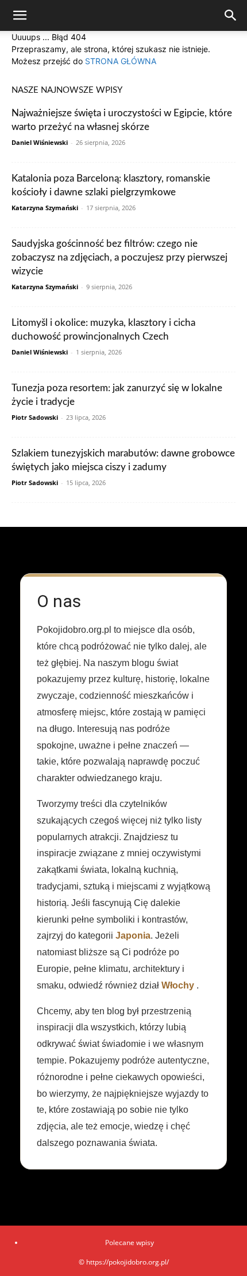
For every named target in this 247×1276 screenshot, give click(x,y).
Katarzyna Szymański (44, 207)
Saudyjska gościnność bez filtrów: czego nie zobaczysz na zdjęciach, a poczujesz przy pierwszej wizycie (119, 257)
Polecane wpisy (129, 1242)
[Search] (231, 15)
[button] (19, 15)
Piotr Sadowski (34, 417)
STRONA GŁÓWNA (120, 61)
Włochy (177, 985)
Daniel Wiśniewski (39, 142)
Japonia (132, 935)
